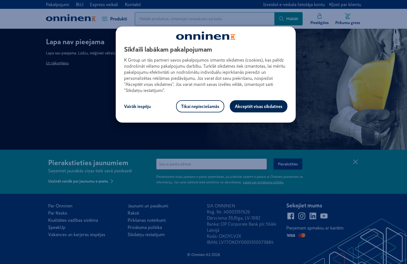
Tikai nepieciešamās (200, 106)
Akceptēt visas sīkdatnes (258, 106)
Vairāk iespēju (137, 106)
